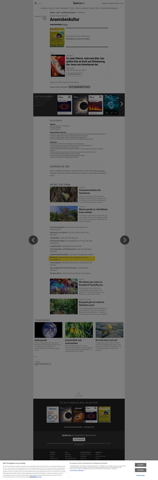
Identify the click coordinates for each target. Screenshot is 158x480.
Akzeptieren (140, 465)
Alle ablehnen (140, 470)
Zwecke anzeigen (140, 475)
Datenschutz (33, 477)
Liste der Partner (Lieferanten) (77, 470)
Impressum (39, 477)
